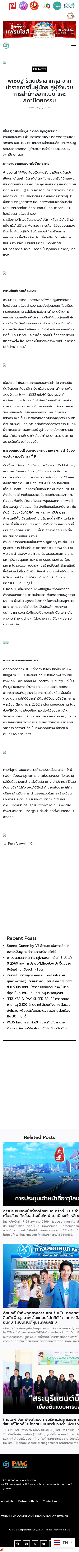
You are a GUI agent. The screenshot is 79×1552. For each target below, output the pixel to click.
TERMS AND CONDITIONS (17, 1518)
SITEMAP (62, 1518)
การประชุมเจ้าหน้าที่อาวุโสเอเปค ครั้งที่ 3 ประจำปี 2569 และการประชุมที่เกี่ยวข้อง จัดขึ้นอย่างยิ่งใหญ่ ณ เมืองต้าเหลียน (39, 964)
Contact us (50, 1503)
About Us (7, 1503)
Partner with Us (28, 1503)
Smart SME (21, 46)
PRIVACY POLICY (45, 1518)
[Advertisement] (39, 891)
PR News (39, 70)
